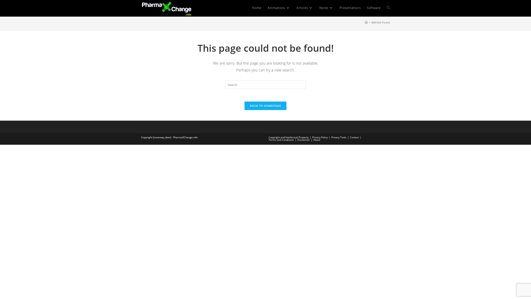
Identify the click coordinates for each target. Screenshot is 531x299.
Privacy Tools (338, 137)
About (316, 140)
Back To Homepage (265, 106)
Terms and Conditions (281, 140)
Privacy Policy (320, 137)
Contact (354, 137)
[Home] (366, 22)
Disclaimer (303, 140)
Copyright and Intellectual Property (289, 137)
